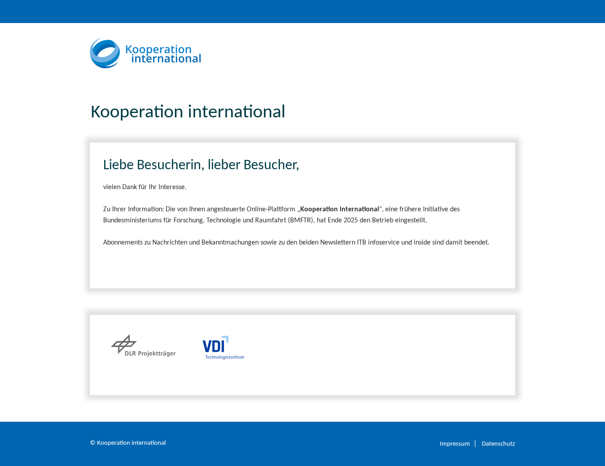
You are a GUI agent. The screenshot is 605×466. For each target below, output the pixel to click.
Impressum (455, 444)
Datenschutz (498, 444)
